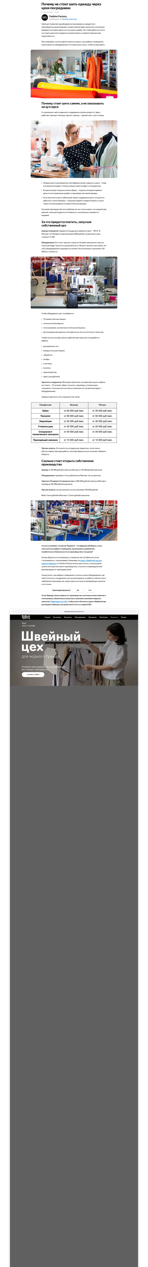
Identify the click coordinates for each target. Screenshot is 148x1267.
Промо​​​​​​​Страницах (63, 19)
